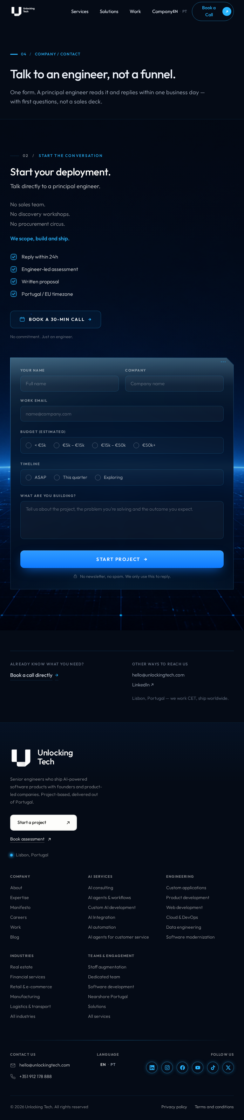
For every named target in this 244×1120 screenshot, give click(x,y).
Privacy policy (174, 1106)
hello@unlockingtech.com (158, 675)
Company (162, 11)
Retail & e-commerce (31, 986)
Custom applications (186, 887)
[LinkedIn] (152, 1067)
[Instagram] (167, 1067)
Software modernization (190, 937)
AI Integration (101, 917)
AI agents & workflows (109, 897)
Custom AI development (112, 907)
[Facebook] (182, 1067)
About (16, 887)
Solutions (109, 11)
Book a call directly (34, 675)
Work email (33, 400)
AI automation (102, 927)
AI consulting (100, 887)
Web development (184, 907)
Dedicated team (104, 977)
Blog (14, 937)
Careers (18, 917)
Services (79, 11)
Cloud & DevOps (182, 917)
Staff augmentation (107, 967)
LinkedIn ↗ (143, 685)
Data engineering (183, 927)
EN (175, 11)
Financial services (27, 977)
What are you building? (48, 495)
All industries (22, 1016)
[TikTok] (213, 1067)
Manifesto (20, 907)
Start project (122, 559)
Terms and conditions (214, 1106)
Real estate (21, 967)
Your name (32, 370)
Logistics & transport (30, 1006)
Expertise (19, 897)
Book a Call (215, 11)
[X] (228, 1067)
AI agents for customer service (118, 937)
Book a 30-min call (60, 319)
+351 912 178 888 (35, 1076)
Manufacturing (25, 996)
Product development (187, 897)
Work (135, 11)
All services (99, 1016)
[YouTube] (197, 1067)
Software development (111, 986)
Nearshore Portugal (108, 996)
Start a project (31, 822)
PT (184, 11)
